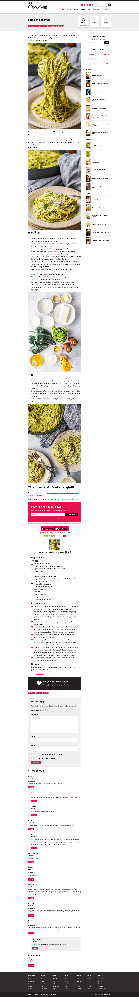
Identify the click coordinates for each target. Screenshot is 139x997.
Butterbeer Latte (96, 207)
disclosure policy (63, 22)
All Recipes (66, 9)
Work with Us (44, 994)
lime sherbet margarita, (70, 493)
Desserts (43, 983)
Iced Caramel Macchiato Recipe (100, 83)
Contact (36, 994)
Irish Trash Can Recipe (97, 91)
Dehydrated (31, 981)
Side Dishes (44, 988)
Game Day (100, 983)
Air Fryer (79, 978)
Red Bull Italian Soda (97, 75)
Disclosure (53, 994)
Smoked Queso (95, 162)
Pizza (66, 981)
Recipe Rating (36, 710)
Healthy (30, 986)
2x (39, 561)
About (29, 994)
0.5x (33, 561)
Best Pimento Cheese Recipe (99, 108)
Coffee (54, 981)
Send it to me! (72, 514)
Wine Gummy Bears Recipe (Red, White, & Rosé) (100, 116)
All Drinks (54, 978)
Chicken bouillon (49, 277)
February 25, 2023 (34, 836)
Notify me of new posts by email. (44, 758)
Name (33, 736)
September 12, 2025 (35, 941)
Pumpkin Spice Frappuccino (99, 224)
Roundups (30, 988)
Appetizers (43, 978)
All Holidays (101, 978)
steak (77, 499)
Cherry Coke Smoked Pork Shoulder (98, 170)
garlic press (58, 249)
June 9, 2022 (33, 794)
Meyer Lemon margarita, (55, 493)
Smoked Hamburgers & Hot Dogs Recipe (100, 186)
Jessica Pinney (83, 25)
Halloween (100, 986)
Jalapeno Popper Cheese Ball (99, 154)
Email (33, 745)
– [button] (66, 552)
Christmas (100, 981)
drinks (105, 59)
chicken (91, 63)
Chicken (89, 981)
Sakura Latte (95, 199)
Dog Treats (96, 9)
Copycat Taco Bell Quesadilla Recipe (99, 100)
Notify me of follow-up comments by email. (47, 754)
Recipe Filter (106, 9)
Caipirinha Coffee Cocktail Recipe (100, 240)
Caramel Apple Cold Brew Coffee (100, 232)
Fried (89, 9)
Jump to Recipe (31, 22)
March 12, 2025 (31, 905)
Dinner (37, 16)
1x (36, 561)
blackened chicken (67, 499)
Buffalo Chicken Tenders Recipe (100, 178)
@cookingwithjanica (52, 685)
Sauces (66, 986)
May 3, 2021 (30, 778)
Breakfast (43, 981)
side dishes (91, 59)
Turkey (89, 988)
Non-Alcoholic (55, 986)
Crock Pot (79, 981)
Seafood (89, 986)
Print (62, 26)
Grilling (78, 986)
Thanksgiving (101, 988)
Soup (66, 988)
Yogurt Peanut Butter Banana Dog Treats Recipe (100, 124)
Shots (53, 988)
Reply (31, 787)
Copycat (75, 9)
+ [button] (70, 552)
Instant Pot (79, 988)
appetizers (91, 54)
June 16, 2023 (30, 869)
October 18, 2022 (31, 822)
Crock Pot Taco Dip (97, 145)
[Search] (109, 4)
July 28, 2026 (30, 957)
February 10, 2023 (34, 808)
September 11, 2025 (31, 922)
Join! (106, 42)
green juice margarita (35, 495)
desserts (105, 63)
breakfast (105, 54)
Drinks (83, 9)
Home (29, 16)
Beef (88, 978)
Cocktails (54, 983)
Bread (66, 978)
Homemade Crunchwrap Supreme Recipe (100, 133)
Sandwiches (68, 983)
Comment (35, 714)
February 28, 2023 (31, 855)
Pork (88, 983)
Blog (33, 16)
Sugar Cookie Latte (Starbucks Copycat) (99, 216)
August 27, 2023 (31, 886)
